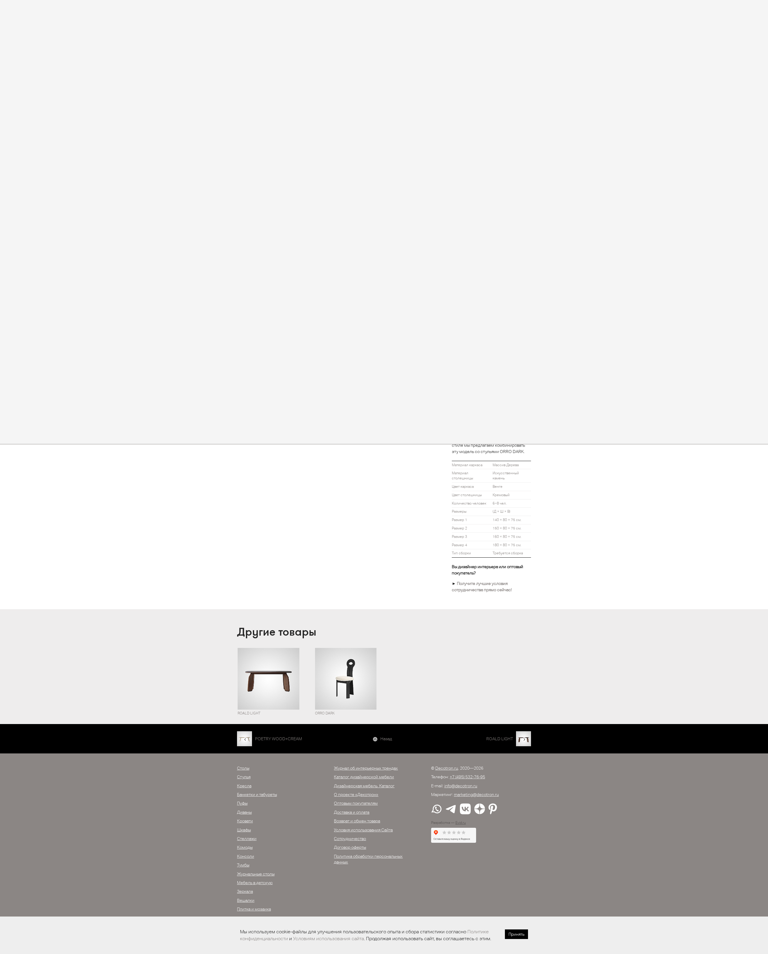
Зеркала (245, 891)
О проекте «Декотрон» (356, 794)
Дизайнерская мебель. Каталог (364, 785)
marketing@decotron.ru (476, 794)
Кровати (245, 820)
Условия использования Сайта (363, 829)
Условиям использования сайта (328, 938)
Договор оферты (350, 847)
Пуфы (242, 803)
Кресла (244, 785)
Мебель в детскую (255, 882)
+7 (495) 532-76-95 (467, 776)
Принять (516, 934)
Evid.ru (460, 823)
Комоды (245, 847)
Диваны (244, 812)
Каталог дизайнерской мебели (364, 776)
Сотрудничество (350, 838)
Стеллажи (246, 838)
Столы (243, 768)
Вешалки (245, 900)
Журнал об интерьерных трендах (366, 768)
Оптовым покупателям (356, 803)
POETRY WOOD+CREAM (278, 738)
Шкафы (244, 829)
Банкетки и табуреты (257, 794)
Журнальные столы (255, 874)
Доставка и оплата (351, 812)
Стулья (243, 776)
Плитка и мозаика (254, 909)
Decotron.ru (446, 768)
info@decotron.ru (460, 785)
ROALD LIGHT (499, 738)
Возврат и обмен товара (357, 820)
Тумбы (243, 865)
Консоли (245, 856)
